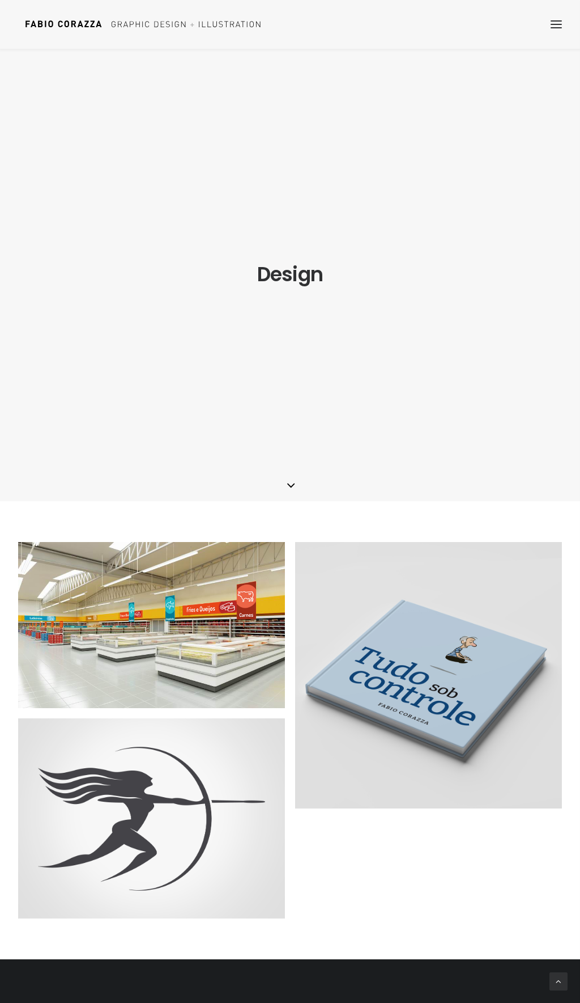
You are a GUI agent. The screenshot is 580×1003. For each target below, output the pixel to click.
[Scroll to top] (558, 981)
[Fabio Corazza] (142, 24)
